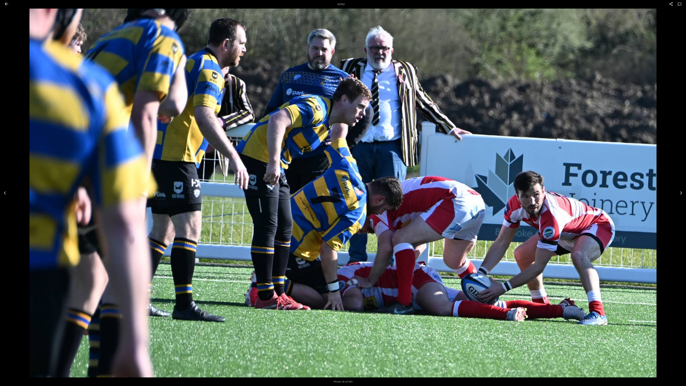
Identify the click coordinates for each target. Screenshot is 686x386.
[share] (671, 4)
